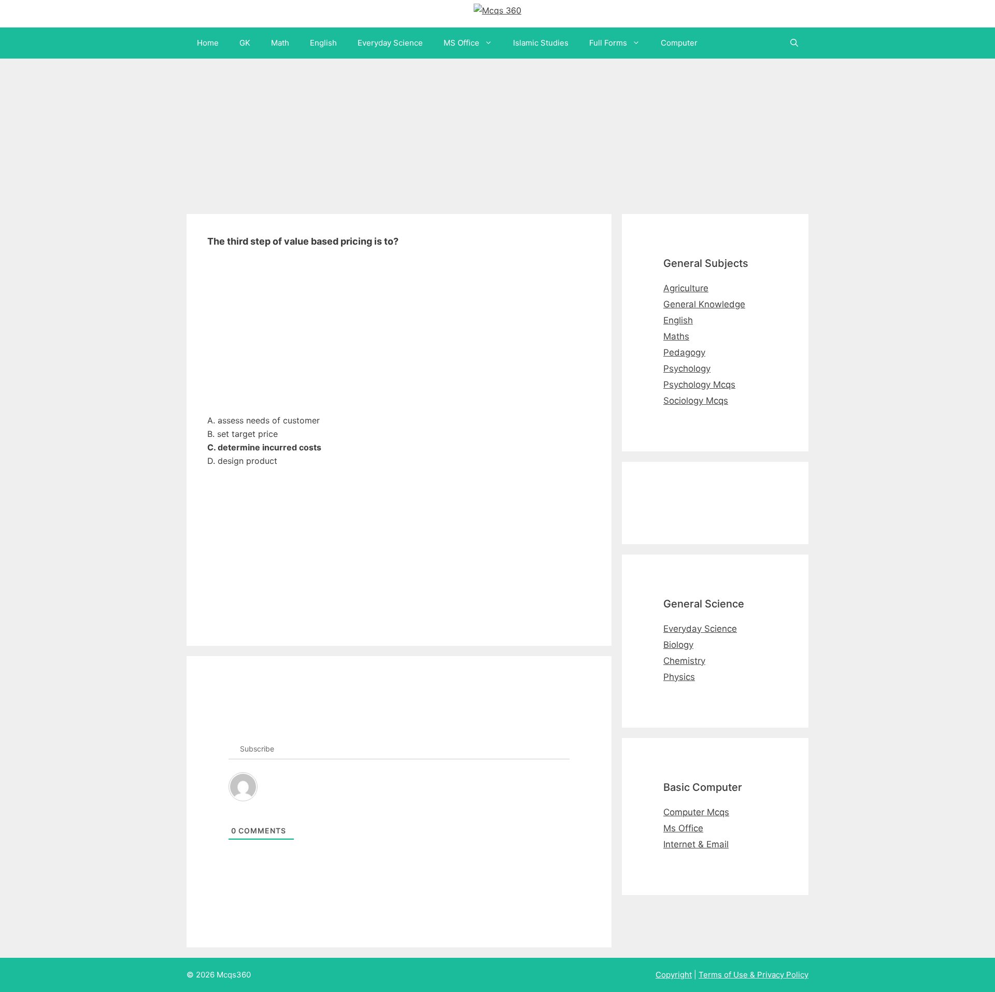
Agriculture (685, 288)
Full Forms (608, 43)
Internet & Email (696, 844)
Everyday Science (390, 43)
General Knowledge (704, 304)
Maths (676, 336)
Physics (679, 677)
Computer (679, 43)
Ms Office (683, 828)
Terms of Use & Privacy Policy (753, 975)
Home (208, 43)
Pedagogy (684, 352)
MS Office (461, 43)
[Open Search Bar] (794, 43)
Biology (678, 645)
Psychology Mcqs (699, 384)
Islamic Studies (540, 43)
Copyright (674, 975)
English (323, 43)
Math (280, 43)
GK (244, 43)
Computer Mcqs (696, 812)
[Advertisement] (311, 131)
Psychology (686, 368)
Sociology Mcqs (695, 400)
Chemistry (684, 661)
